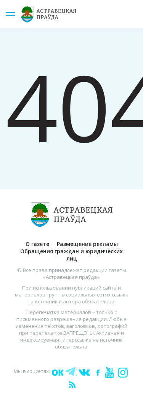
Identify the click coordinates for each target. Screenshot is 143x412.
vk (84, 372)
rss (72, 384)
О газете (37, 244)
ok (57, 372)
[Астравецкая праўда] (71, 214)
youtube (109, 372)
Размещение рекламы (87, 244)
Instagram (122, 372)
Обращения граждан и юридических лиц (71, 255)
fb (96, 372)
